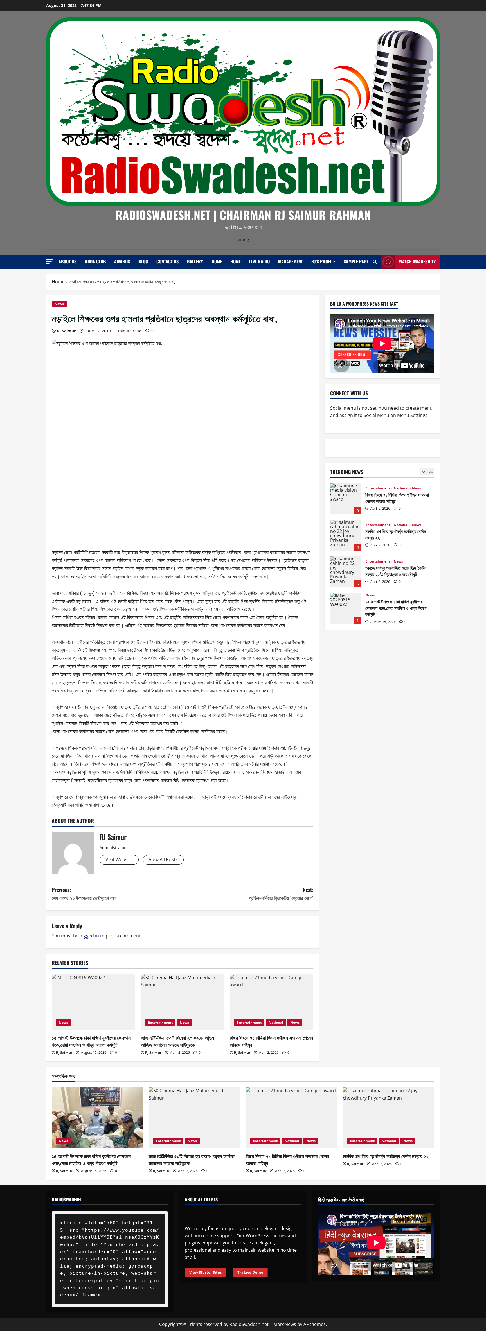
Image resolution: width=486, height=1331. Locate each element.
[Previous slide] (423, 471)
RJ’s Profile (323, 261)
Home (217, 261)
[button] (49, 261)
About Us (67, 261)
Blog (143, 261)
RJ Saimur (66, 330)
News (59, 303)
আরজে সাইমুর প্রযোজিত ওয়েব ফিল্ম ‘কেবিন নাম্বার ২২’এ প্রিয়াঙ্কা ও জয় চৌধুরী (345, 535)
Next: (281, 893)
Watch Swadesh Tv (417, 261)
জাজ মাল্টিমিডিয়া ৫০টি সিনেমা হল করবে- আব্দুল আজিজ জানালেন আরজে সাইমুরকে (177, 1041)
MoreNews (284, 1324)
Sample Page (356, 261)
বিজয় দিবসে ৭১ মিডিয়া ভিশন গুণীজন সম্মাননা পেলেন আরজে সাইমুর (271, 1041)
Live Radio (259, 261)
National (276, 1022)
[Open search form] (375, 261)
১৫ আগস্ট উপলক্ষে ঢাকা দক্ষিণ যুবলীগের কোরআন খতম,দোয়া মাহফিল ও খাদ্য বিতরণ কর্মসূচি (91, 1041)
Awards (122, 261)
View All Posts (163, 859)
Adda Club (95, 261)
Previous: (84, 893)
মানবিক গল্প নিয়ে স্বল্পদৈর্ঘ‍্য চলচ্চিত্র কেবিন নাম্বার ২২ (345, 498)
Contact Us (167, 261)
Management (290, 261)
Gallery (195, 261)
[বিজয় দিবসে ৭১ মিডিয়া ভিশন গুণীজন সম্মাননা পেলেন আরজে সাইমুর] (271, 1002)
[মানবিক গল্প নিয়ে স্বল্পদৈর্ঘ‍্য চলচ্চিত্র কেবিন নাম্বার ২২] (388, 1117)
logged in (89, 936)
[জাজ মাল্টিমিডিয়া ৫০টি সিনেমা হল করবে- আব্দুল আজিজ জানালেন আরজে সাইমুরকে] (182, 1002)
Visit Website (119, 859)
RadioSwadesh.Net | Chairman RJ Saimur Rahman (243, 214)
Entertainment (160, 1022)
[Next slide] (430, 471)
